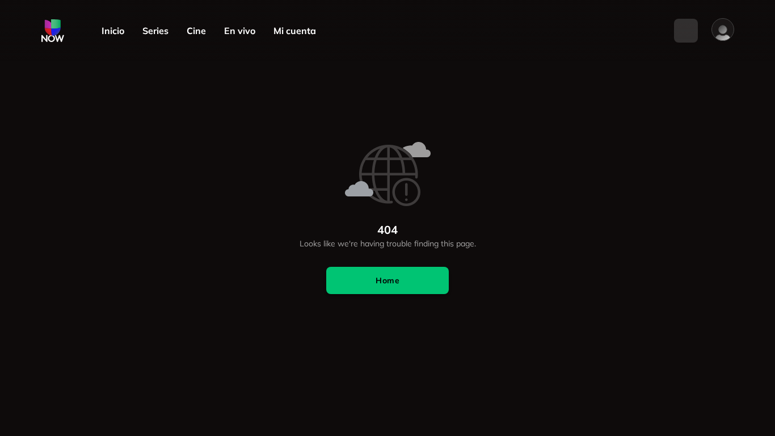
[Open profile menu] (722, 29)
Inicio (113, 31)
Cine (196, 31)
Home (387, 280)
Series (155, 31)
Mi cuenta (294, 31)
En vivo (239, 31)
